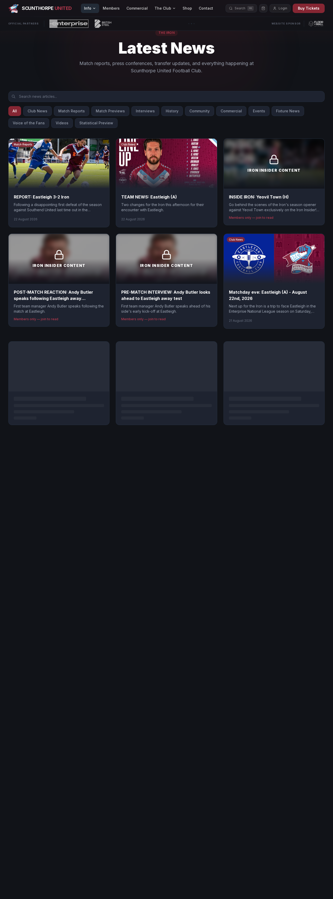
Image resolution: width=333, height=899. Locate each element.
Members (111, 8)
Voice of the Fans (29, 123)
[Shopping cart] (263, 8)
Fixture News (288, 111)
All (14, 111)
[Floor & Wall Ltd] (316, 24)
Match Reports (71, 111)
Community (199, 111)
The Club (163, 8)
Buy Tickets (308, 8)
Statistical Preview (96, 123)
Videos (62, 123)
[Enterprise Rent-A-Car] (68, 24)
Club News (37, 111)
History (172, 111)
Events (259, 111)
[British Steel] (103, 24)
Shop (187, 8)
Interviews (145, 111)
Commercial (137, 8)
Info (87, 8)
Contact (206, 8)
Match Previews (110, 111)
